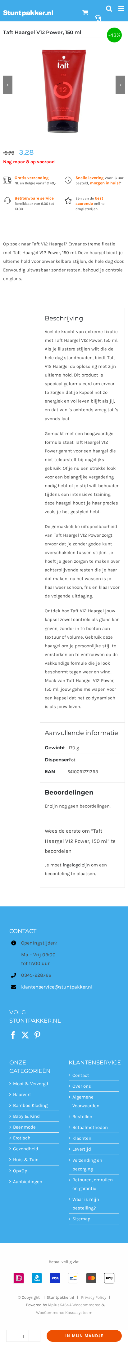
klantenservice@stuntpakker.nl (40, 987)
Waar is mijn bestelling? (85, 1203)
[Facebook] (13, 1035)
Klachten (81, 1138)
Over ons (81, 1086)
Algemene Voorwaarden (85, 1101)
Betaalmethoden (90, 1127)
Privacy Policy (93, 1297)
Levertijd (81, 1149)
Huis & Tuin (26, 1159)
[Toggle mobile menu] (121, 8)
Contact (80, 1075)
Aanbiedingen (27, 1181)
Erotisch (21, 1138)
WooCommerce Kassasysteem (64, 1312)
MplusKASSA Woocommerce (74, 1304)
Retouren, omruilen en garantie (92, 1184)
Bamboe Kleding (30, 1105)
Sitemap (81, 1219)
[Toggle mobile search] (109, 8)
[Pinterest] (37, 1035)
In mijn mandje (84, 1335)
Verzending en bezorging (87, 1164)
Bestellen (82, 1116)
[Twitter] (25, 1035)
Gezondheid (25, 1149)
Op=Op (20, 1171)
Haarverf (22, 1094)
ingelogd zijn (76, 865)
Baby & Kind (26, 1116)
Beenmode (24, 1127)
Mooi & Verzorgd (30, 1083)
